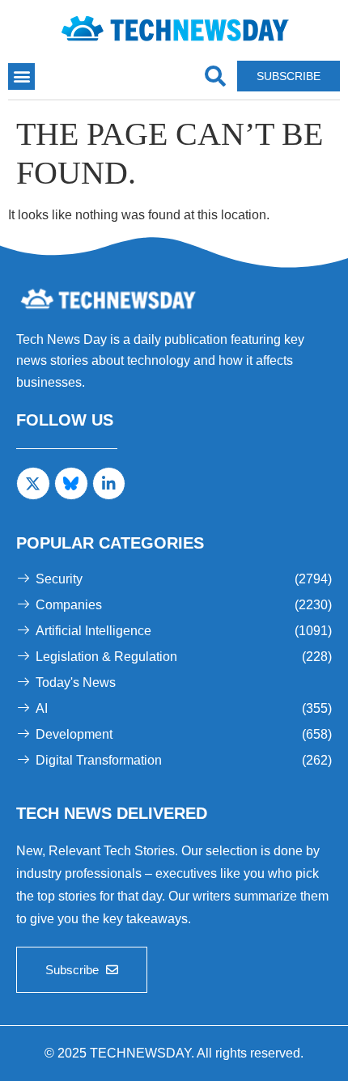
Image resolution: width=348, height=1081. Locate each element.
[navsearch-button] (215, 76)
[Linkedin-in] (109, 484)
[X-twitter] (33, 484)
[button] (21, 76)
